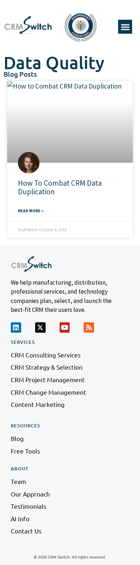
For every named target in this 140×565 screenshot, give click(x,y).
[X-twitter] (40, 327)
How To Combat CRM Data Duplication (60, 187)
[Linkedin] (16, 327)
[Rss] (89, 327)
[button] (125, 26)
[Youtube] (65, 327)
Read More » (30, 210)
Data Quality (54, 62)
